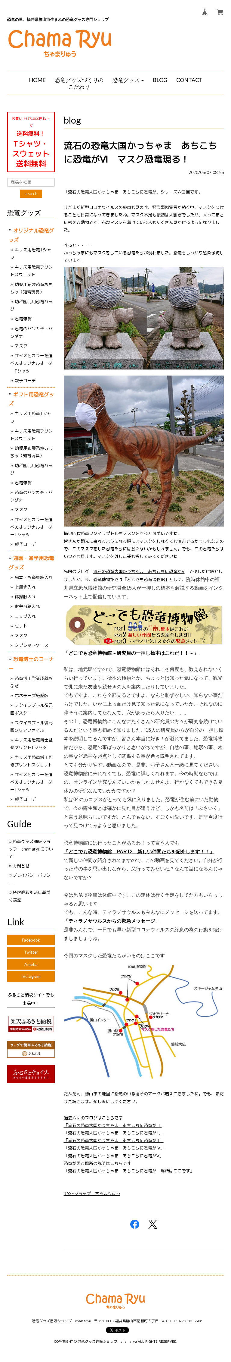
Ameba (31, 964)
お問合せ (21, 866)
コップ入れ (25, 616)
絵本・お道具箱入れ (34, 577)
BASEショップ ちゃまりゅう (92, 1193)
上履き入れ (25, 587)
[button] (128, 80)
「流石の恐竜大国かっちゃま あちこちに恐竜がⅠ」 (113, 1125)
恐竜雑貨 (23, 319)
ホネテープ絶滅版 (31, 695)
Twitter (31, 952)
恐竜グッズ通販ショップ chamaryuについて (31, 848)
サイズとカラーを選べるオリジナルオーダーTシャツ (31, 363)
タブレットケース (31, 645)
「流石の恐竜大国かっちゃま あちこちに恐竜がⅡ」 (113, 1133)
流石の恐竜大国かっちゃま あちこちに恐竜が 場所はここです (129, 1171)
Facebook (31, 939)
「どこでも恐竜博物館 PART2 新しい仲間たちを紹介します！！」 (139, 851)
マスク (21, 346)
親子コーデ (25, 380)
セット (21, 626)
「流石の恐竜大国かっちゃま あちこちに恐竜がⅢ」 (114, 1140)
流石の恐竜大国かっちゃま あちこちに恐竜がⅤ (139, 571)
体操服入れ (25, 596)
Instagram (31, 976)
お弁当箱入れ (27, 606)
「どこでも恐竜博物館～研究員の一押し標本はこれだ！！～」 (131, 653)
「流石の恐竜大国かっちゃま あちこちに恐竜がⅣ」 (114, 1148)
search (31, 194)
